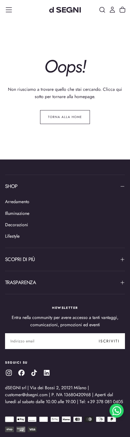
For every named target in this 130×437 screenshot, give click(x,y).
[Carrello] (122, 10)
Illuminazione (17, 213)
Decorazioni (16, 225)
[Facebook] (21, 373)
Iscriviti (109, 341)
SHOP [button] (11, 186)
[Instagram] (9, 373)
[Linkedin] (46, 373)
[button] (9, 10)
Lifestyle (12, 236)
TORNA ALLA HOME (65, 117)
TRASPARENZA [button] (20, 282)
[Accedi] (112, 10)
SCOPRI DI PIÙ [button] (20, 259)
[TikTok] (34, 373)
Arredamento (17, 201)
